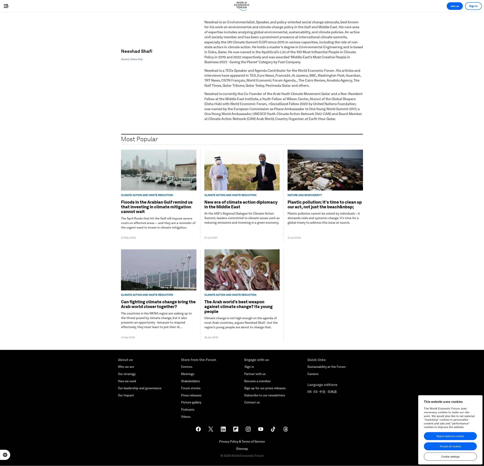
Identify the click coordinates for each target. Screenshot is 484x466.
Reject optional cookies (450, 436)
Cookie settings (450, 456)
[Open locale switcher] (5, 455)
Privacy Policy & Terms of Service (242, 441)
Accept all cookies (450, 446)
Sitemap (242, 448)
